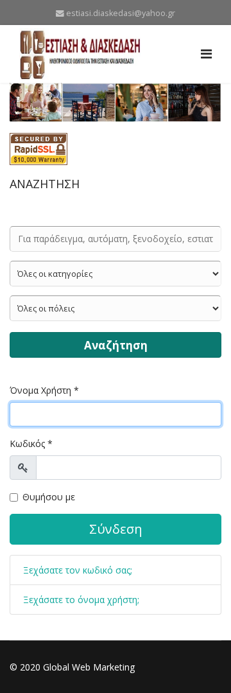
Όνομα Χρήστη (44, 390)
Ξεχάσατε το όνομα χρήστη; (81, 599)
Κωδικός (31, 443)
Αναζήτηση (116, 345)
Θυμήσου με (48, 497)
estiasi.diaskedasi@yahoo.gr (120, 13)
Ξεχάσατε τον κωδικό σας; (77, 570)
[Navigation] (206, 54)
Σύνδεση (115, 529)
